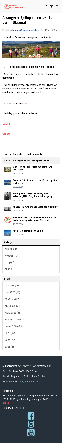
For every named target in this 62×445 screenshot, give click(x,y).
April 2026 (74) (12, 305)
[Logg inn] (51, 6)
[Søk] (46, 6)
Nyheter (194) (12, 255)
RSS (9, 269)
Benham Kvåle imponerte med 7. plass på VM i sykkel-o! (35, 181)
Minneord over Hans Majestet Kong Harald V (35, 207)
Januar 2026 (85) (14, 326)
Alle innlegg (11, 249)
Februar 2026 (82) (14, 319)
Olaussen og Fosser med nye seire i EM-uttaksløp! (33, 168)
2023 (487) (10, 346)
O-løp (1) (9, 262)
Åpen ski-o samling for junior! (28, 230)
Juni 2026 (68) (12, 292)
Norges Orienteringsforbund (26, 30)
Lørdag (6, 123)
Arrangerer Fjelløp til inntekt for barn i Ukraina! (28, 20)
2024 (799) (10, 339)
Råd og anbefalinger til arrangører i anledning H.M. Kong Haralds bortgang (32, 195)
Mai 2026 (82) (12, 299)
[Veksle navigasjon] (57, 6)
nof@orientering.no (29, 381)
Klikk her (7, 403)
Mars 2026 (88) (13, 312)
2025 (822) (10, 333)
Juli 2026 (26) (12, 285)
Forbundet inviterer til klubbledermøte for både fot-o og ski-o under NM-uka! (34, 219)
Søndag (6, 134)
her (25, 103)
